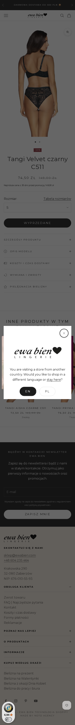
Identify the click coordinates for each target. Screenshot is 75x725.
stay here (54, 379)
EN (28, 391)
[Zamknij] (64, 333)
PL (47, 391)
